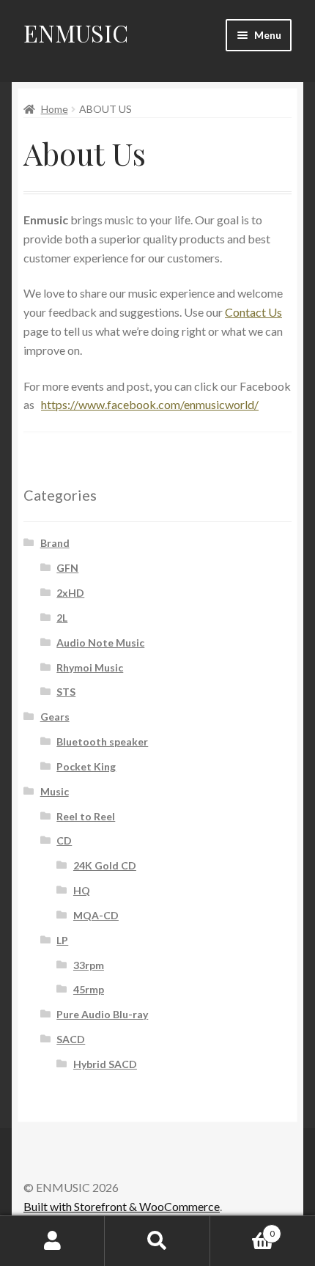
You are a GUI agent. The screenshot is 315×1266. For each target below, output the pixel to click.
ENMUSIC (75, 32)
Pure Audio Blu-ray (102, 1014)
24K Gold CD (104, 865)
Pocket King (86, 766)
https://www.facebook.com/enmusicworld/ (150, 404)
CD (64, 840)
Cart (242, 1228)
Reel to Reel (85, 816)
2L (61, 617)
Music (54, 791)
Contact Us (253, 312)
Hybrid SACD (105, 1064)
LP (62, 940)
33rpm (88, 965)
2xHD (70, 592)
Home (54, 109)
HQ (81, 890)
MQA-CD (96, 915)
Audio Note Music (100, 642)
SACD (70, 1039)
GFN (67, 568)
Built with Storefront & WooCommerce (121, 1206)
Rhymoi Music (89, 667)
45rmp (88, 989)
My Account (52, 1241)
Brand (55, 543)
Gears (55, 716)
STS (65, 691)
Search (157, 1241)
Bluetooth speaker (102, 741)
